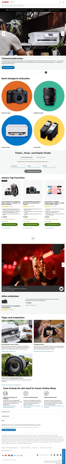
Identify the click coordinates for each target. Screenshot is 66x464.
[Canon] (5, 2)
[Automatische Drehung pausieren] (46, 72)
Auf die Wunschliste (7, 228)
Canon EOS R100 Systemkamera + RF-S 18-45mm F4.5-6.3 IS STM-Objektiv (32, 203)
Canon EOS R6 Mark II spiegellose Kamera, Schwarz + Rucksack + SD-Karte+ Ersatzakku (11, 203)
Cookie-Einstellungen (7, 450)
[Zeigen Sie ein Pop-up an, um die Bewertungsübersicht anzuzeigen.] (13, 206)
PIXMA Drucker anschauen (8, 351)
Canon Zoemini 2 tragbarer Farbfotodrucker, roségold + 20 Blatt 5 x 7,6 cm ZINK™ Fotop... (54, 203)
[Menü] (63, 2)
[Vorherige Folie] (3, 33)
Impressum (35, 447)
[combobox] (33, 5)
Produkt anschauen (30, 305)
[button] (21, 72)
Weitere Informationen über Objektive (11, 385)
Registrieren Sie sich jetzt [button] (9, 429)
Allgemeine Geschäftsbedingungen (10, 447)
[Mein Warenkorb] (60, 2)
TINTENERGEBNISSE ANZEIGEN (33, 171)
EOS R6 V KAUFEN (7, 66)
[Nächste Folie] (62, 33)
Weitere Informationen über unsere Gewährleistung (32, 406)
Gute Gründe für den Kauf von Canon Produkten (52, 406)
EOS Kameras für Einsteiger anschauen (43, 351)
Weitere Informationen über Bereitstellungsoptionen (9, 406)
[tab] (26, 157)
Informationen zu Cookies (46, 447)
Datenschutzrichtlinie (25, 447)
